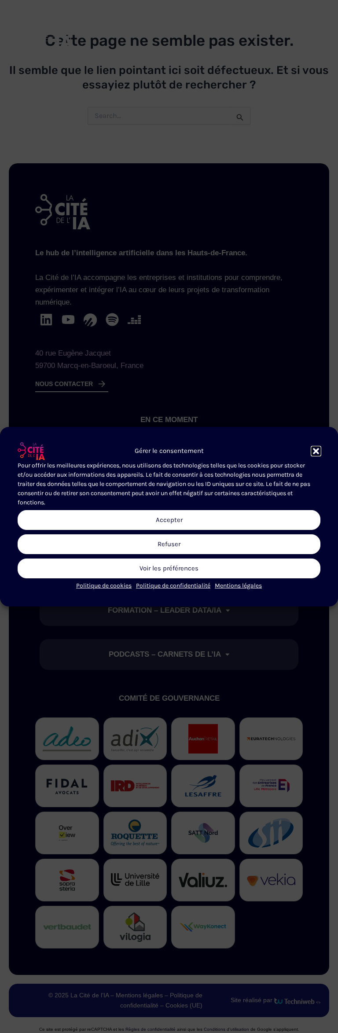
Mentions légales (238, 585)
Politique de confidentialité (173, 585)
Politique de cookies (104, 585)
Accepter (169, 520)
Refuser (169, 544)
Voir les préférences (169, 568)
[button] (316, 450)
